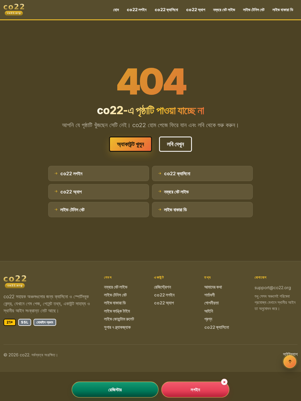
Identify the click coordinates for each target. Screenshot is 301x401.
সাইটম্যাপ (290, 354)
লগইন (195, 389)
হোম (116, 9)
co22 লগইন (136, 9)
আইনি (208, 311)
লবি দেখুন (175, 144)
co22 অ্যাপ (195, 9)
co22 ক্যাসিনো (166, 9)
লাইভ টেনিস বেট (254, 9)
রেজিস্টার (115, 389)
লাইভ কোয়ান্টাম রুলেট (119, 319)
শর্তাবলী (209, 295)
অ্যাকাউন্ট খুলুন (130, 144)
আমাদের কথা (213, 287)
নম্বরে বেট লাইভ (224, 9)
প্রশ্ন (208, 319)
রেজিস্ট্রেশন (162, 287)
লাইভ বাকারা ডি (282, 9)
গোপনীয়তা (211, 303)
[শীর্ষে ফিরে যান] (289, 361)
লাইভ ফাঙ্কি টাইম (117, 311)
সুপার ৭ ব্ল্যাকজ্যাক (117, 327)
